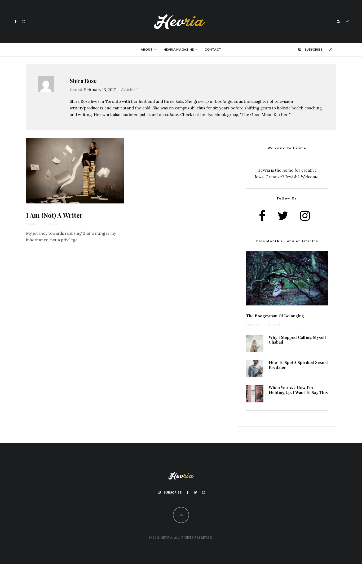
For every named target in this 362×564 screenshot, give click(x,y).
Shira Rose (83, 80)
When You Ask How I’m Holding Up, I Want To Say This (298, 390)
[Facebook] (15, 21)
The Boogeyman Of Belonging (275, 315)
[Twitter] (195, 492)
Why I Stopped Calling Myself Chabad (297, 339)
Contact (213, 49)
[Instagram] (23, 21)
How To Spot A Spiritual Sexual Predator (298, 365)
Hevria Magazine (179, 49)
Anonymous (253, 325)
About (147, 49)
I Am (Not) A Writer (54, 215)
